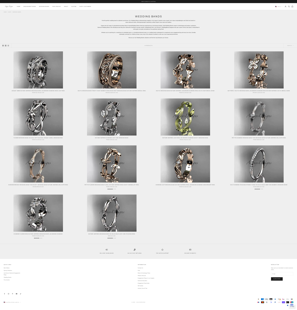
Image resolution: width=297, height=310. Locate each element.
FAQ (139, 270)
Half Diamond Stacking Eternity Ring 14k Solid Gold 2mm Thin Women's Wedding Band (258, 184)
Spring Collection (8, 270)
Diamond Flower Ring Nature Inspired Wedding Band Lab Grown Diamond (38, 234)
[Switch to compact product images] (8, 46)
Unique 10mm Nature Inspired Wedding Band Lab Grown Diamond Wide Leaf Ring (38, 90)
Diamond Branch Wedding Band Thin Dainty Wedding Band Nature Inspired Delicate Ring (38, 184)
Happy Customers (85, 6)
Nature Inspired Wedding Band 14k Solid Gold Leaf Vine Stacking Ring (111, 234)
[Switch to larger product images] (3, 46)
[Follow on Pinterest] (12, 294)
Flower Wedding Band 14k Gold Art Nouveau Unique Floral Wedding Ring (38, 137)
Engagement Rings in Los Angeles (146, 278)
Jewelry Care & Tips (142, 288)
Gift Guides (140, 286)
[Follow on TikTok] (20, 294)
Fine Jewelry (56, 6)
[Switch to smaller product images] (5, 46)
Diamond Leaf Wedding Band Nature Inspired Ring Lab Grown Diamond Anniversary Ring (185, 184)
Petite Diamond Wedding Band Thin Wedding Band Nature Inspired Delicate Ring (259, 137)
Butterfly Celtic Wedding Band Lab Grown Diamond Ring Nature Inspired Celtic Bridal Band (259, 90)
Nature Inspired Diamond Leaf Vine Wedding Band (111, 137)
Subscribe (276, 279)
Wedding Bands (44, 6)
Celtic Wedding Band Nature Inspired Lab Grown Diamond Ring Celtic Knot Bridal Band (185, 90)
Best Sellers (7, 268)
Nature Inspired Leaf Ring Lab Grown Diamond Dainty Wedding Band (185, 137)
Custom (73, 6)
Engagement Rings (30, 6)
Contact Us (140, 268)
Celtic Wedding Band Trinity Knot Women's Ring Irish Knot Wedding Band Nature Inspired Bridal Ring (112, 90)
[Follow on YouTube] (16, 294)
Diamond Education (142, 280)
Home (18, 6)
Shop (9, 12)
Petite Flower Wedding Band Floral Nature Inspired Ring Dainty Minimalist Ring (112, 184)
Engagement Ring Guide (143, 283)
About (66, 6)
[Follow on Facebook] (4, 294)
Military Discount (142, 275)
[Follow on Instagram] (8, 294)
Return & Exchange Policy (144, 273)
